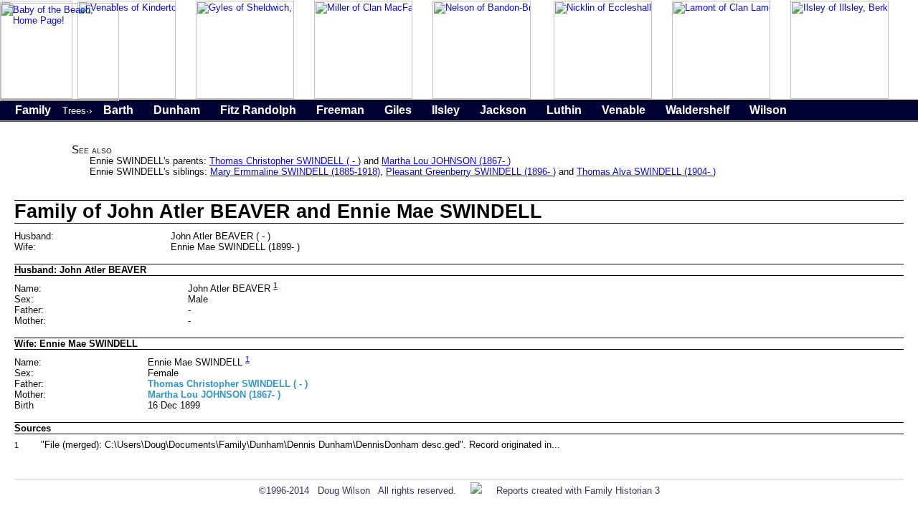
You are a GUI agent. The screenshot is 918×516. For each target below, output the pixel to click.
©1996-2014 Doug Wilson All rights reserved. (357, 490)
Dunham (176, 110)
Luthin (564, 110)
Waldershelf (697, 110)
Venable (623, 110)
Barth (118, 110)
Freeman (340, 110)
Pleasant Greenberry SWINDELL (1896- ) (471, 171)
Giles (398, 110)
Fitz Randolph (258, 110)
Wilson (768, 110)
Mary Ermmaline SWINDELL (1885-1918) (295, 171)
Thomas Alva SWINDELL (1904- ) (646, 171)
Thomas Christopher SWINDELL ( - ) (285, 161)
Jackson (503, 110)
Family (33, 110)
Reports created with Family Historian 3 (578, 490)
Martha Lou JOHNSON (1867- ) (446, 161)
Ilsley (446, 110)
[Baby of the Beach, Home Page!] (59, 97)
